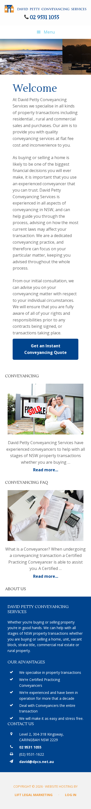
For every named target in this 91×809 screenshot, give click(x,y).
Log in (70, 794)
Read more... (59, 470)
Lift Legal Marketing (34, 794)
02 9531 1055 (44, 17)
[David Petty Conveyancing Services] (45, 8)
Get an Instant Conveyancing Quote (45, 349)
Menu (49, 32)
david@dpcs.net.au (36, 761)
